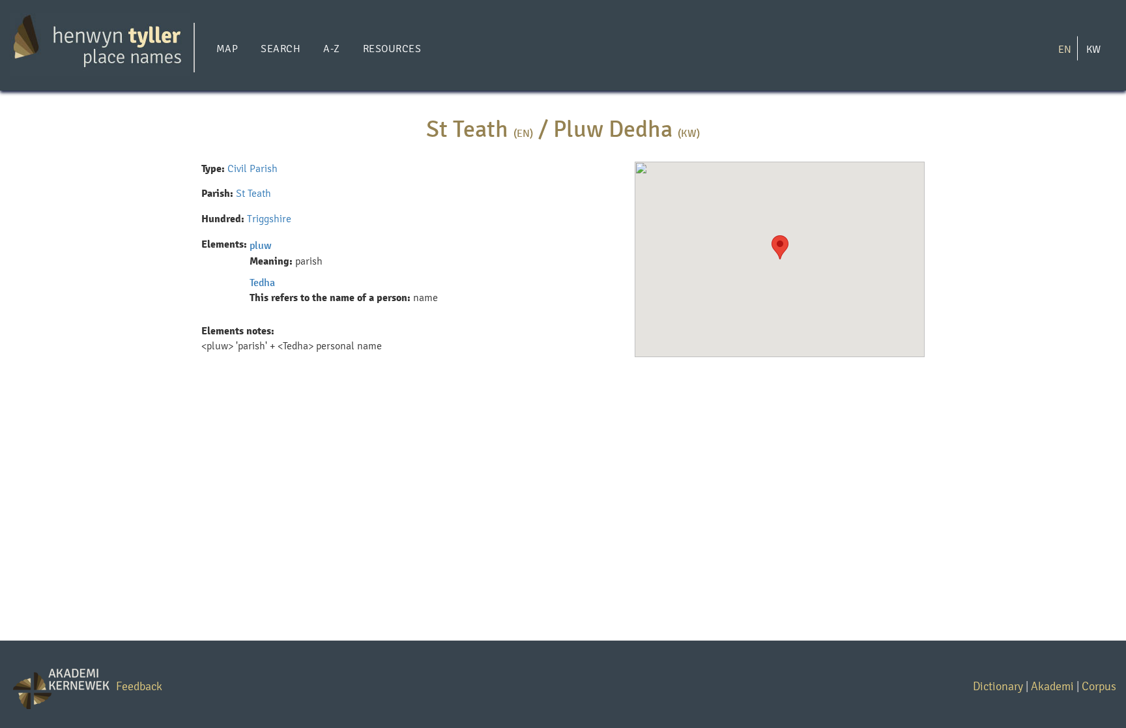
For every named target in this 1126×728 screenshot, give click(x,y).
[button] (780, 247)
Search (280, 48)
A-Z (331, 48)
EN (1064, 48)
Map (227, 48)
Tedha (262, 282)
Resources (392, 48)
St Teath (253, 193)
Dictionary (998, 686)
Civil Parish (252, 168)
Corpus (1099, 686)
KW (1093, 48)
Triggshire (269, 218)
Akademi (1052, 686)
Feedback (139, 686)
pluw (261, 245)
